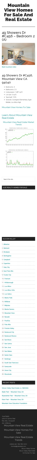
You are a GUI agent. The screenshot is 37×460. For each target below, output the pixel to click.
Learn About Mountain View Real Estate (17, 116)
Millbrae (7, 302)
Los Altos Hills (9, 290)
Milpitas (7, 305)
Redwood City (9, 332)
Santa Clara (8, 355)
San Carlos (8, 344)
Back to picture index (9, 67)
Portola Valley (9, 328)
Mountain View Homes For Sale (16, 107)
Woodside (8, 374)
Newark (7, 317)
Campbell (7, 260)
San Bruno (7, 340)
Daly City (7, 267)
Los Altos (7, 286)
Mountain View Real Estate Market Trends (18, 123)
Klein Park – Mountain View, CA (12, 399)
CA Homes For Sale (29, 453)
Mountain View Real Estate (18, 425)
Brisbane (7, 252)
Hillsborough (8, 282)
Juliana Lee (13, 444)
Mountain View (9, 313)
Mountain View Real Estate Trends (18, 438)
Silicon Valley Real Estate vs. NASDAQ (15, 388)
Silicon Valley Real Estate (27, 451)
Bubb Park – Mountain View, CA (12, 392)
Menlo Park (8, 298)
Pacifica (7, 321)
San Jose (7, 347)
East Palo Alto (8, 271)
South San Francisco (11, 363)
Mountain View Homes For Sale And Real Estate (18, 12)
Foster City (7, 275)
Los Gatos (8, 294)
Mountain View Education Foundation (14, 403)
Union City (7, 370)
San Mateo (8, 351)
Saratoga (7, 359)
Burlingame (7, 256)
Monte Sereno (9, 309)
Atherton (6, 244)
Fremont (7, 279)
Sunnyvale (7, 366)
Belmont (6, 248)
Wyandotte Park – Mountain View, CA (14, 396)
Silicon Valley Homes (28, 448)
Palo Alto (7, 324)
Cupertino (7, 263)
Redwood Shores (10, 336)
